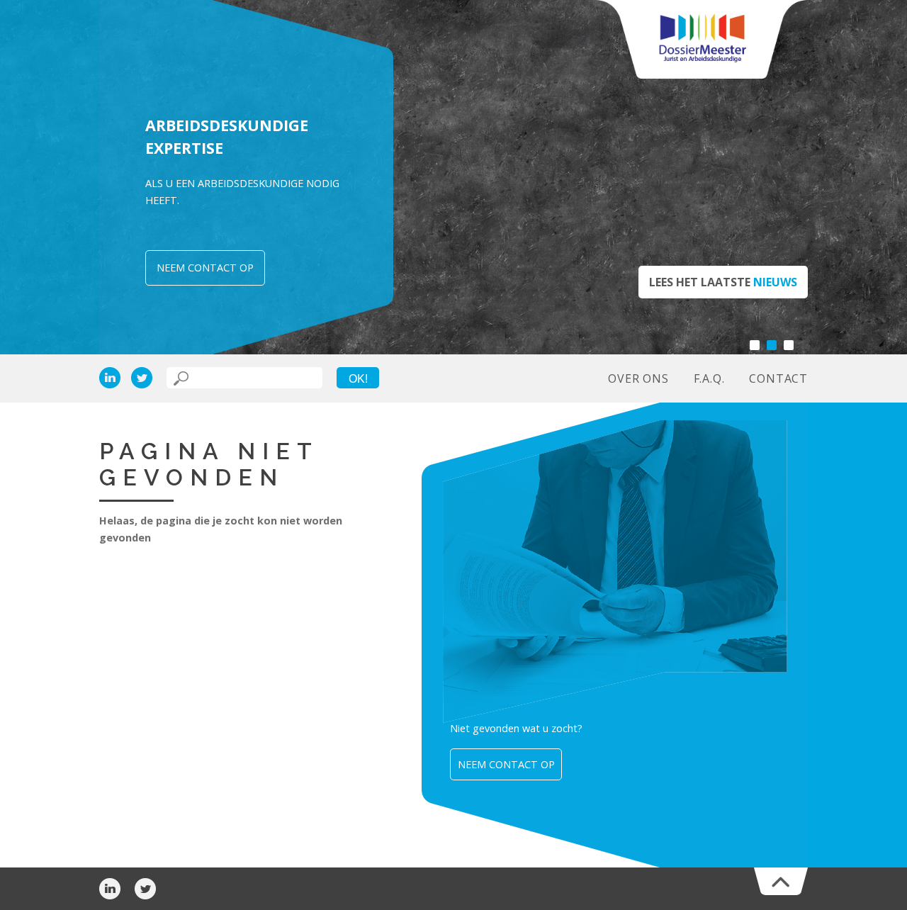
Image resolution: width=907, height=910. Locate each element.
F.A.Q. (709, 378)
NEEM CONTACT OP (205, 267)
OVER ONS (638, 378)
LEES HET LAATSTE (723, 282)
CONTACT (778, 378)
